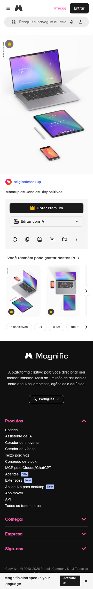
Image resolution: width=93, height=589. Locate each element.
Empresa (13, 533)
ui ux (56, 327)
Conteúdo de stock (21, 461)
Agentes (16, 474)
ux (40, 327)
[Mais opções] (77, 239)
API (8, 499)
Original (33, 44)
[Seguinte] (86, 291)
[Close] (86, 581)
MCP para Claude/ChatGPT (28, 467)
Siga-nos (14, 548)
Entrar (79, 8)
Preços (60, 8)
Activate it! (69, 580)
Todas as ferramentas (23, 505)
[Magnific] (46, 357)
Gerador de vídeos (20, 448)
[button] (46, 399)
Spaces (11, 430)
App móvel (14, 493)
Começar (14, 519)
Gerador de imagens (21, 442)
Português (46, 399)
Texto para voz (17, 455)
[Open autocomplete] (11, 22)
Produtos (14, 420)
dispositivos (19, 327)
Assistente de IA (18, 436)
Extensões (18, 480)
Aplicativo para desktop (29, 486)
